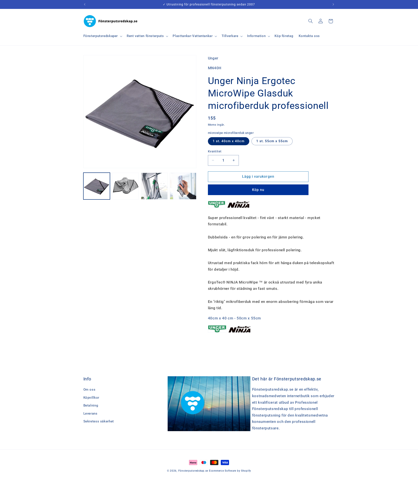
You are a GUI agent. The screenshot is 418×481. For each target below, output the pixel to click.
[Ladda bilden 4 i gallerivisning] (183, 186)
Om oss (89, 390)
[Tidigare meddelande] (84, 4)
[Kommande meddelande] (333, 4)
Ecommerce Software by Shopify (230, 470)
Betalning (90, 406)
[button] (102, 36)
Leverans (90, 413)
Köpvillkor (91, 398)
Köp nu (258, 190)
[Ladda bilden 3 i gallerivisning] (154, 186)
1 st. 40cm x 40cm (228, 141)
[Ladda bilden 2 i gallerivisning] (125, 186)
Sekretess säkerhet (98, 421)
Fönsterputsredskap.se (193, 470)
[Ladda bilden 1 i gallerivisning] (96, 186)
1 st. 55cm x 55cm (272, 141)
